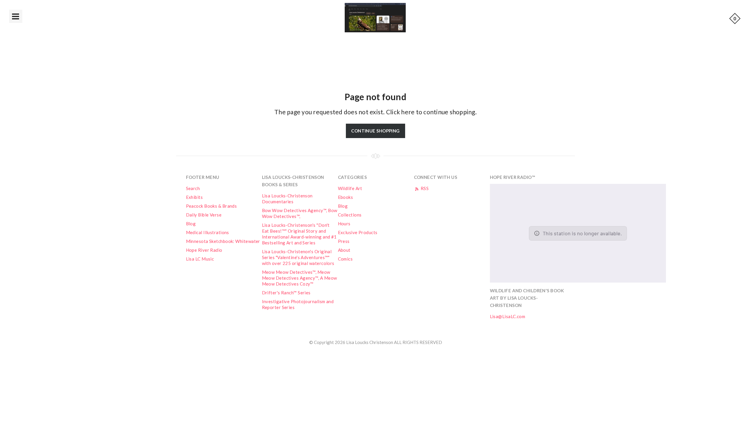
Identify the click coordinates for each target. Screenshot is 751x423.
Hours (344, 223)
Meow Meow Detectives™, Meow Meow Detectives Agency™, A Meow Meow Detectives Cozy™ (299, 277)
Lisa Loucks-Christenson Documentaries (287, 198)
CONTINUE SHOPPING (375, 130)
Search (193, 188)
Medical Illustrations (207, 232)
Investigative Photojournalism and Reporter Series (298, 304)
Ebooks (345, 197)
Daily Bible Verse (204, 214)
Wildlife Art (350, 188)
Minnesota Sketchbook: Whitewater (223, 241)
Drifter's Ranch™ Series (286, 292)
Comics (345, 258)
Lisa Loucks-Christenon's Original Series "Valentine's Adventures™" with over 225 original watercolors (298, 257)
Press (344, 241)
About (344, 250)
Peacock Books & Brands (211, 206)
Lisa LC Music (200, 258)
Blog (191, 223)
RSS (424, 188)
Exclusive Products (358, 232)
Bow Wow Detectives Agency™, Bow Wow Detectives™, (299, 213)
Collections (350, 214)
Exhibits (194, 197)
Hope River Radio (204, 250)
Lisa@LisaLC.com (507, 316)
